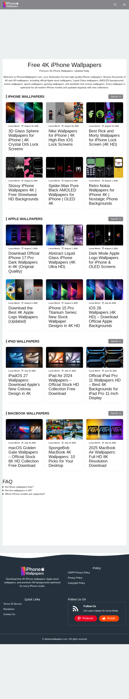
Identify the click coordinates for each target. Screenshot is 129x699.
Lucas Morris (14, 126)
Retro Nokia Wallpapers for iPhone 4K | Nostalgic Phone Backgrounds (103, 194)
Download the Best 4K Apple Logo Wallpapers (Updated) (23, 315)
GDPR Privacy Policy (79, 572)
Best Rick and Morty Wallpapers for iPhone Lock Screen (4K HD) (104, 138)
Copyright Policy (76, 583)
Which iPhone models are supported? (25, 494)
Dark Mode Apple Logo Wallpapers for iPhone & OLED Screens (104, 260)
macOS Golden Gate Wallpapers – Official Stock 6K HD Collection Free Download (23, 456)
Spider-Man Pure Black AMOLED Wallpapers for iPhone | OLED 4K (64, 194)
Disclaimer (8, 609)
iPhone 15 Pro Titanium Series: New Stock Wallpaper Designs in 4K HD (64, 317)
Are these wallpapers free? (19, 487)
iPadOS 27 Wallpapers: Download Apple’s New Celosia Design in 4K (24, 384)
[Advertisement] (64, 34)
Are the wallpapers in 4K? (18, 490)
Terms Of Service (12, 603)
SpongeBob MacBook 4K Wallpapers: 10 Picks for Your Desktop (62, 456)
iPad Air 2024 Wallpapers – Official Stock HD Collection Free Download (64, 384)
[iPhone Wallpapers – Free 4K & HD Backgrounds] (10, 4)
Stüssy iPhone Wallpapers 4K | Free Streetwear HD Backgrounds (23, 192)
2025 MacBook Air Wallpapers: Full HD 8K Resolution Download (102, 456)
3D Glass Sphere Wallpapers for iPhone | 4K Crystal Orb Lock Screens (23, 140)
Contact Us (9, 614)
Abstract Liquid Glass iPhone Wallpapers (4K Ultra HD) (62, 260)
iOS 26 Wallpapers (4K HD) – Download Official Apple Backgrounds (103, 317)
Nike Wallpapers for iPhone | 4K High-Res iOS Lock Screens (63, 138)
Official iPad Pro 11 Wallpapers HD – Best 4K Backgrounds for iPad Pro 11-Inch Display (105, 386)
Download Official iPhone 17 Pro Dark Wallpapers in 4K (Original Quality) (23, 262)
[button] (115, 4)
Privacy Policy (75, 577)
